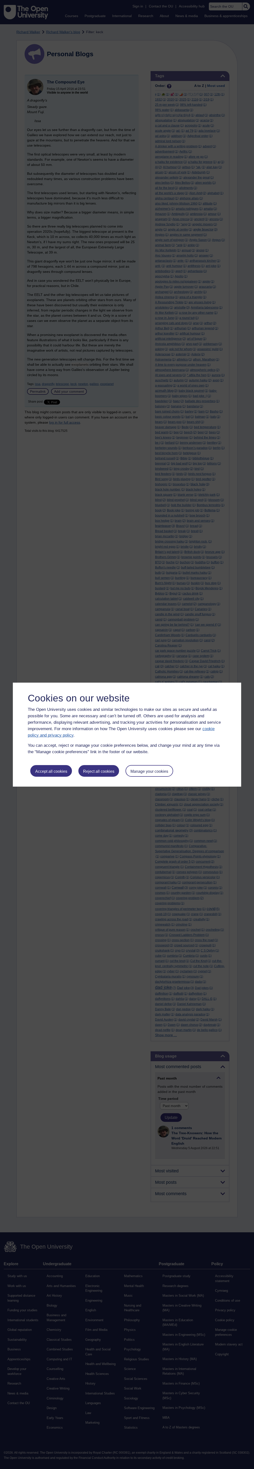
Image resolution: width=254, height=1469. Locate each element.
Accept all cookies (51, 771)
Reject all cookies (98, 771)
